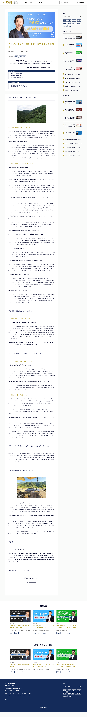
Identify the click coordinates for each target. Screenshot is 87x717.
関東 (69, 23)
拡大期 (78, 20)
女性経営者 (78, 23)
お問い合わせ (81, 2)
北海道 (70, 26)
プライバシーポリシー (43, 707)
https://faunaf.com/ (31, 582)
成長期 (69, 20)
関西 (73, 23)
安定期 (74, 20)
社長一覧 (40, 2)
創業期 (64, 20)
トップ (21, 2)
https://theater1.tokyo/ (31, 589)
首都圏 (64, 23)
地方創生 (65, 26)
